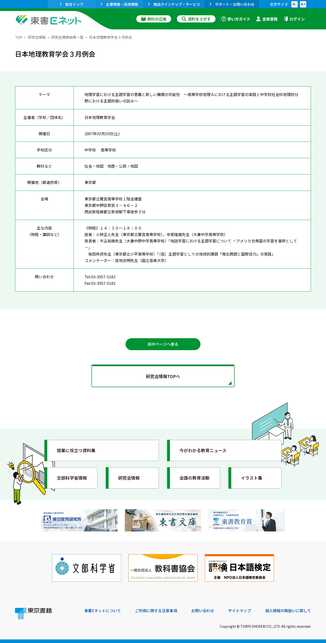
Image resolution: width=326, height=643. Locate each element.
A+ (303, 4)
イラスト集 (251, 478)
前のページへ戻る (163, 344)
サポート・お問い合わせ (234, 4)
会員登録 (270, 19)
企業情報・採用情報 (122, 4)
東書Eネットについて (102, 610)
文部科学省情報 (72, 478)
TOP (18, 37)
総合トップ (74, 4)
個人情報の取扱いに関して (288, 610)
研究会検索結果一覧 (67, 37)
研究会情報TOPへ (163, 376)
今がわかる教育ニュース (202, 450)
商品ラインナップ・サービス (176, 4)
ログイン (297, 19)
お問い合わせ (202, 610)
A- (294, 4)
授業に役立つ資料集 (76, 450)
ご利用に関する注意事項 (156, 610)
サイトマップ (239, 610)
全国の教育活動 (194, 478)
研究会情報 (37, 37)
